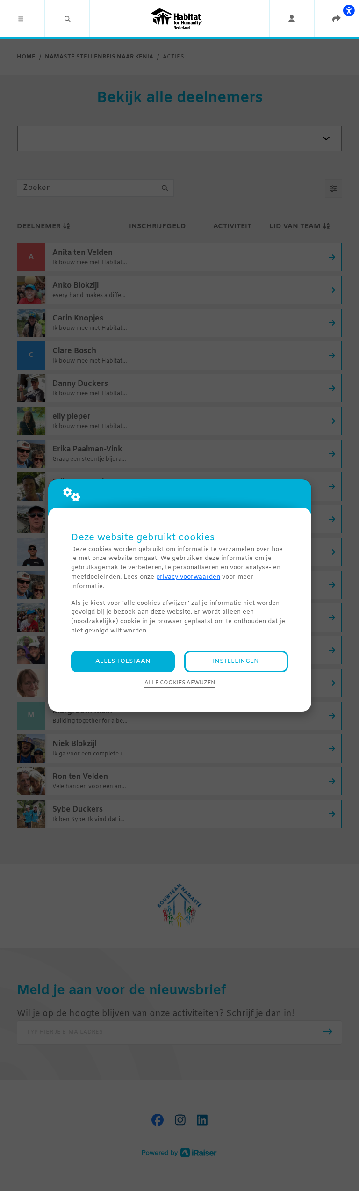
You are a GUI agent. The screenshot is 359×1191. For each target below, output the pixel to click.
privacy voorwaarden (188, 577)
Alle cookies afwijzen (179, 683)
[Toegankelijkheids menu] (348, 10)
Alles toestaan (123, 661)
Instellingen (236, 661)
